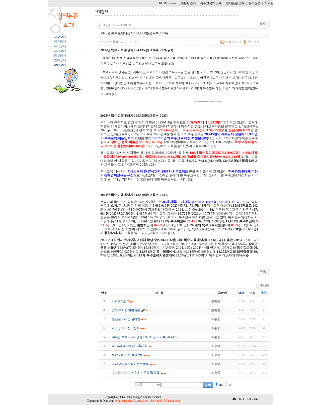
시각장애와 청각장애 (125, 328)
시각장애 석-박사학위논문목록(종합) (136, 372)
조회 (253, 293)
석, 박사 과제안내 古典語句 (129, 346)
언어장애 (60, 60)
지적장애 (60, 46)
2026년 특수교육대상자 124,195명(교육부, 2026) (143, 337)
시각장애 (60, 37)
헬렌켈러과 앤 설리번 (126, 319)
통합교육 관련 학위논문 (127, 355)
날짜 (241, 293)
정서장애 (60, 55)
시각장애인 (119, 301)
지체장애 (60, 51)
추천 (264, 293)
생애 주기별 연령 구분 (126, 310)
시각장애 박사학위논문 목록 (130, 364)
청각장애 (60, 41)
